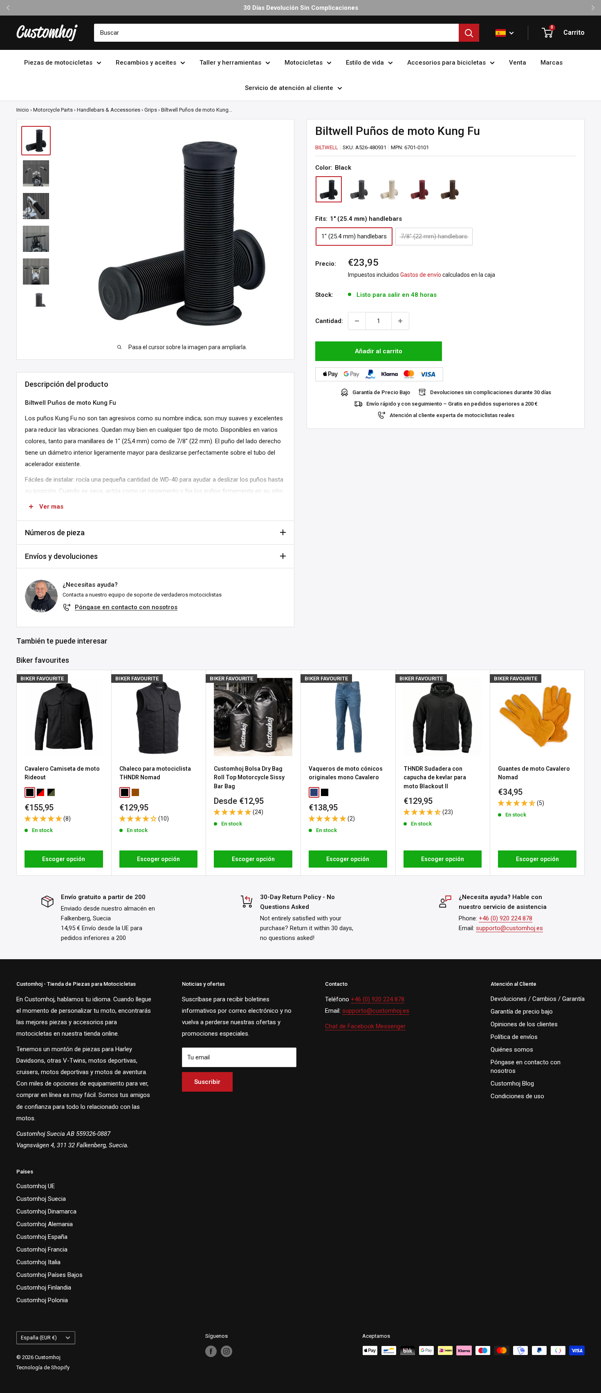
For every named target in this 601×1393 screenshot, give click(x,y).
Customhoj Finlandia (43, 1287)
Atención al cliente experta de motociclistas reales (452, 415)
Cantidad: (329, 321)
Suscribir (207, 1082)
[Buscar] (469, 33)
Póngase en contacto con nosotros (126, 607)
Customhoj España (41, 1236)
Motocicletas (304, 62)
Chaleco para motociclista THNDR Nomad (155, 773)
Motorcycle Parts (53, 110)
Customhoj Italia (38, 1262)
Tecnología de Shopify (43, 1367)
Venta (517, 62)
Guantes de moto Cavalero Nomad (534, 773)
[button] (44, 818)
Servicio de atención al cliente (289, 88)
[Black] (329, 190)
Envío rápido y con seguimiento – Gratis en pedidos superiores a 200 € (452, 404)
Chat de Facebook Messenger (365, 1026)
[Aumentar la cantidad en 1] (400, 321)
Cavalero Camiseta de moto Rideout (62, 773)
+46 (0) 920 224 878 (505, 918)
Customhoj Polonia (42, 1300)
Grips (150, 110)
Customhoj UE (35, 1186)
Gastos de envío (420, 274)
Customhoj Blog (512, 1083)
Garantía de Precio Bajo (381, 392)
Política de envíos (514, 1037)
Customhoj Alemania (44, 1224)
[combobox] (276, 33)
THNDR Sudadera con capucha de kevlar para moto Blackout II (435, 777)
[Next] (585, 773)
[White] (389, 190)
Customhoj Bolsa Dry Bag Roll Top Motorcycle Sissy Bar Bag (249, 777)
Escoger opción (63, 859)
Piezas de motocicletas (58, 62)
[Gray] (359, 190)
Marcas (551, 62)
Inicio (22, 110)
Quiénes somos (512, 1049)
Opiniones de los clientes (524, 1024)
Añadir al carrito (378, 351)
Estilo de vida (365, 62)
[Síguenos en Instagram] (226, 1351)
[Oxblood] (419, 190)
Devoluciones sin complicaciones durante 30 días (490, 392)
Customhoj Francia (41, 1249)
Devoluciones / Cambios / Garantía (538, 999)
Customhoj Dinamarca (46, 1211)
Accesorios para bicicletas (446, 62)
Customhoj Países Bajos (49, 1275)
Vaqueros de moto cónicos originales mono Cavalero (346, 773)
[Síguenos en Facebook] (211, 1351)
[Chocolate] (450, 190)
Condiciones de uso (517, 1096)
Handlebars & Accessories (108, 110)
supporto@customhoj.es (509, 928)
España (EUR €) (39, 1338)
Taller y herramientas (230, 62)
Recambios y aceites (146, 62)
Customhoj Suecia (41, 1198)
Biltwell (326, 147)
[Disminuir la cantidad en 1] (357, 321)
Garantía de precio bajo (522, 1011)
